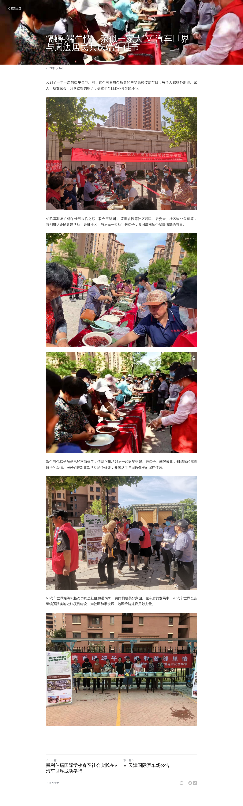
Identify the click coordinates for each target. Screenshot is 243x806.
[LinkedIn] (181, 783)
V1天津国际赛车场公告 (146, 765)
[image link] (121, 402)
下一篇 (127, 760)
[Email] (190, 783)
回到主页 (16, 8)
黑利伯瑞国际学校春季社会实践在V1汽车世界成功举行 (82, 768)
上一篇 (53, 760)
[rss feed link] (195, 783)
